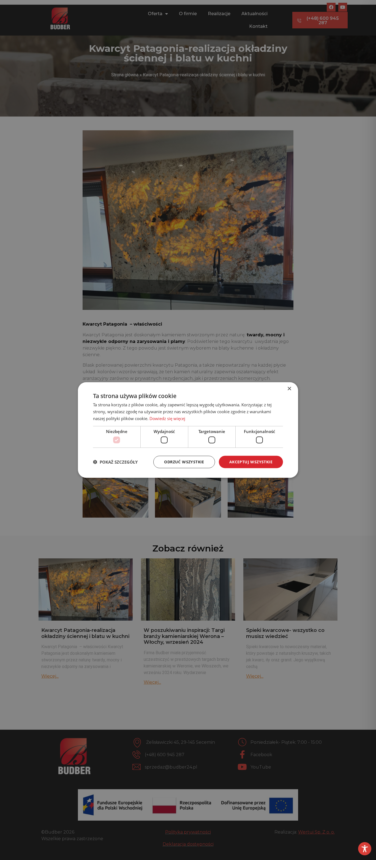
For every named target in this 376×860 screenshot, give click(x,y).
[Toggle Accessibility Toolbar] (365, 849)
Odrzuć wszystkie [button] (184, 461)
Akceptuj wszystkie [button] (251, 461)
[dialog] (188, 430)
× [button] (289, 389)
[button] (115, 461)
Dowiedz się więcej (167, 418)
